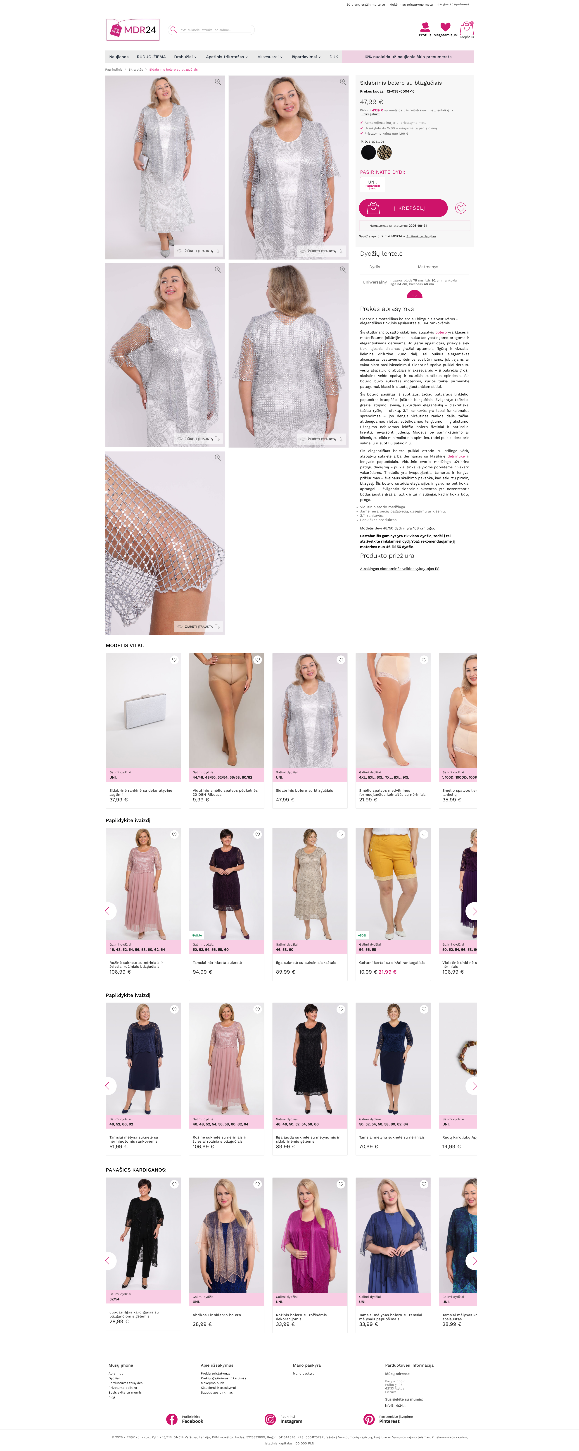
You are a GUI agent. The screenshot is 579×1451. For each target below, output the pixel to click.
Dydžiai (114, 1378)
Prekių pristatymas (215, 1373)
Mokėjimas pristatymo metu (411, 4)
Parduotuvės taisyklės (125, 1383)
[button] (108, 911)
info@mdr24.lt (395, 1405)
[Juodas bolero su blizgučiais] (368, 152)
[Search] (174, 29)
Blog (112, 1397)
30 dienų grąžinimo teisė (365, 4)
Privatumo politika (123, 1387)
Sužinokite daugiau (421, 236)
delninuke (456, 456)
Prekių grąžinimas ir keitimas (223, 1378)
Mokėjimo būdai (213, 1383)
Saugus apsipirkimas (453, 4)
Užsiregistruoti (370, 114)
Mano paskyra (303, 1373)
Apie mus (116, 1373)
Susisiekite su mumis (125, 1392)
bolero (441, 332)
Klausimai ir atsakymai (218, 1387)
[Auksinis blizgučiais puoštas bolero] (384, 152)
